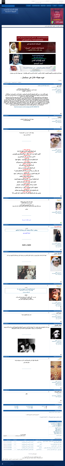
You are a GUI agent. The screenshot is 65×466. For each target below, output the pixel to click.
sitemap (6, 459)
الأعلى (3, 459)
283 (24, 465)
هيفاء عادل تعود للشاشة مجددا (56, 444)
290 (14, 465)
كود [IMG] (59, 429)
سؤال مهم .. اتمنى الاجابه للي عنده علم (54, 449)
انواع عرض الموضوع (7, 82)
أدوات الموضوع (14, 82)
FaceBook (29, 407)
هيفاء (50, 412)
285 (20, 465)
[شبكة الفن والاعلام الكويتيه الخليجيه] (32, 52)
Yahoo (59, 407)
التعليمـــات (57, 26)
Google (15, 406)
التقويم (54, 26)
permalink (5, 115)
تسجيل (55, 5)
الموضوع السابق (35, 414)
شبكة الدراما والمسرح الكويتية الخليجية (53, 73)
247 (51, 465)
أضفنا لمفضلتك (43, 5)
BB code (58, 427)
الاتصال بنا (20, 459)
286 (19, 465)
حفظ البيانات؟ (37, 2)
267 (49, 465)
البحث (46, 26)
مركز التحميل (49, 5)
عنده (54, 412)
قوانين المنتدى (58, 435)
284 (22, 465)
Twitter (15, 407)
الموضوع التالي (29, 414)
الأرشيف (10, 459)
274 (38, 465)
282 (25, 465)
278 (31, 465)
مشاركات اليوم (49, 26)
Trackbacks (58, 431)
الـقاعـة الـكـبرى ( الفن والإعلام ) (30, 73)
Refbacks (58, 433)
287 (17, 465)
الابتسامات (59, 428)
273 (39, 465)
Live (45, 407)
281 (27, 465)
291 (12, 465)
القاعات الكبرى (41, 73)
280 (28, 465)
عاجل (56, 412)
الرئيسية (60, 5)
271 (43, 465)
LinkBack (19, 82)
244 (52, 465)
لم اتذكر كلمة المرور (54, 2)
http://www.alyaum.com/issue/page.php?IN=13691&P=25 (26, 106)
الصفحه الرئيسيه (15, 459)
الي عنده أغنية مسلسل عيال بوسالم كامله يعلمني (52, 447)
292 (11, 465)
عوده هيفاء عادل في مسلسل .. (32, 77)
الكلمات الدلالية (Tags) (58, 410)
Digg (59, 406)
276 (35, 465)
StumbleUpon (28, 406)
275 (36, 465)
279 (30, 465)
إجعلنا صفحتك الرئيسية (35, 5)
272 (41, 465)
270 (44, 465)
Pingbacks (58, 432)
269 (46, 465)
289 (16, 465)
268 (47, 465)
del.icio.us (44, 406)
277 (33, 465)
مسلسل (58, 412)
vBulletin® (7, 461)
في (51, 412)
